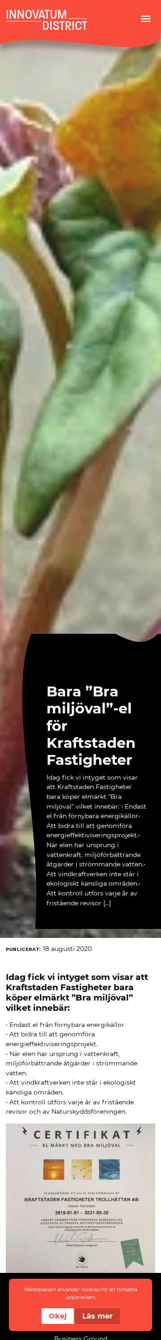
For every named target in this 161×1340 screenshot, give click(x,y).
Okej (58, 1315)
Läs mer (97, 1315)
